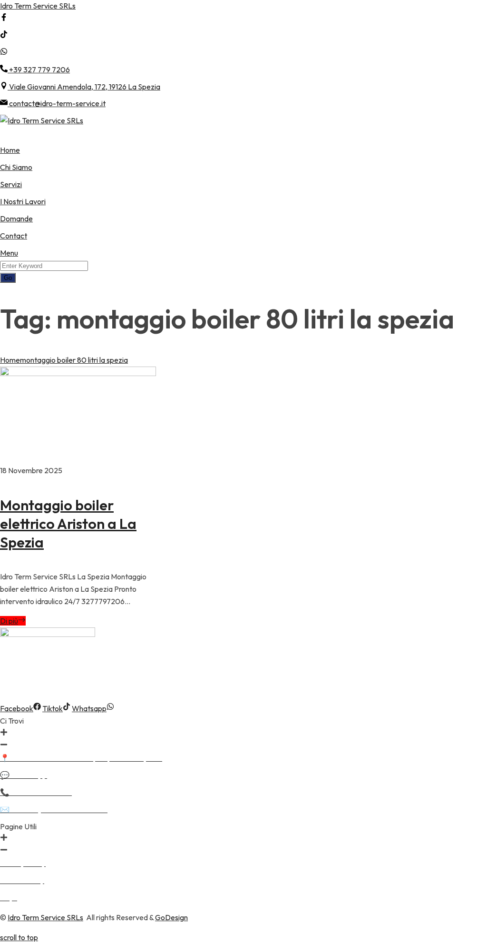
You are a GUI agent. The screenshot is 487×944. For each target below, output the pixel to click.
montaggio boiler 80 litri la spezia (74, 360)
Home (10, 360)
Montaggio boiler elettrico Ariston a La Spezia (68, 523)
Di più (9, 621)
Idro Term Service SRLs (38, 5)
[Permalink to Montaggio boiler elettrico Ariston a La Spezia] (78, 373)
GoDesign (171, 917)
